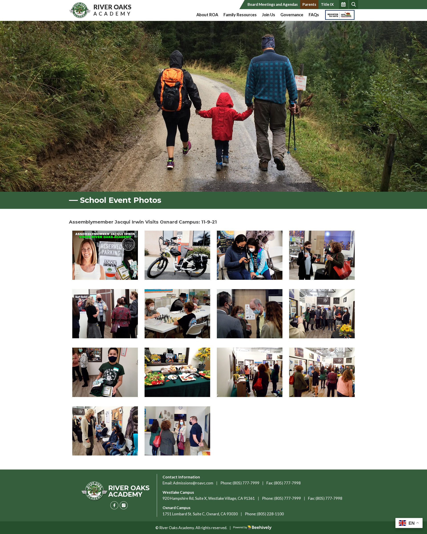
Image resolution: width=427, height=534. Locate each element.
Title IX (327, 4)
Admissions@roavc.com (193, 483)
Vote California (338, 14)
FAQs (314, 14)
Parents (309, 4)
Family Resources (240, 14)
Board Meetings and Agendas (273, 4)
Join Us (268, 14)
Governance (291, 14)
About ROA (207, 14)
